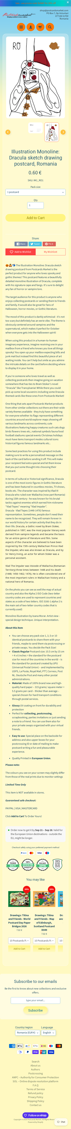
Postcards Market (34, 1119)
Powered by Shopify (35, 1122)
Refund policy (35, 1093)
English (47, 1032)
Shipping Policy (35, 1101)
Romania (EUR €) (26, 1032)
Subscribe (35, 1010)
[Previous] (7, 132)
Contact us (35, 1105)
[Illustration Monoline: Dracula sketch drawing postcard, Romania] (51, 132)
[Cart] (40, 27)
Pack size (35, 187)
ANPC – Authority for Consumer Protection (35, 1077)
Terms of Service (35, 1089)
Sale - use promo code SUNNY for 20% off (35, 3)
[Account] (31, 27)
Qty (35, 200)
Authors (35, 1069)
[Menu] (21, 27)
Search (35, 1061)
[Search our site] (50, 27)
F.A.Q (35, 1085)
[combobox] (19, 941)
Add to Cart (19, 948)
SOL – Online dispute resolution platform (35, 1081)
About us (35, 1065)
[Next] (63, 132)
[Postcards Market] (19, 15)
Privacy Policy (35, 1097)
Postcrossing (35, 1073)
